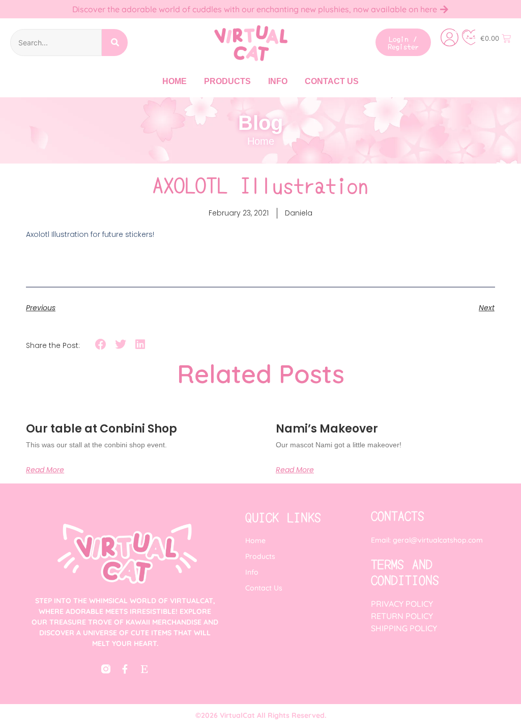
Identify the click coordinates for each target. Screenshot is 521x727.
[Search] (115, 42)
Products (227, 81)
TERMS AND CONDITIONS (405, 571)
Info (277, 81)
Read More (45, 469)
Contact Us (332, 81)
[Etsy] (144, 669)
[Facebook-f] (125, 669)
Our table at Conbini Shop (101, 429)
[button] (101, 345)
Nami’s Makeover (327, 429)
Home (174, 81)
